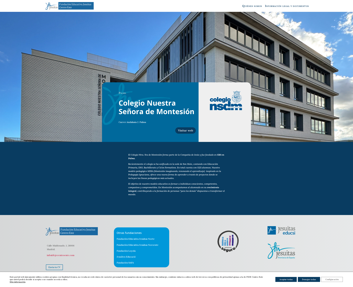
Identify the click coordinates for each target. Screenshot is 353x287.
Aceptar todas (286, 279)
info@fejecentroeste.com (60, 255)
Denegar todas (309, 279)
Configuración (332, 279)
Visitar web (185, 130)
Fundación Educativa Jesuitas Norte (136, 238)
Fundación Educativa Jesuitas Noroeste (137, 245)
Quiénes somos (252, 6)
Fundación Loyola (126, 250)
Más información (17, 282)
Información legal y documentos (287, 6)
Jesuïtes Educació (126, 256)
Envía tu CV (54, 267)
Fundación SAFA (125, 262)
